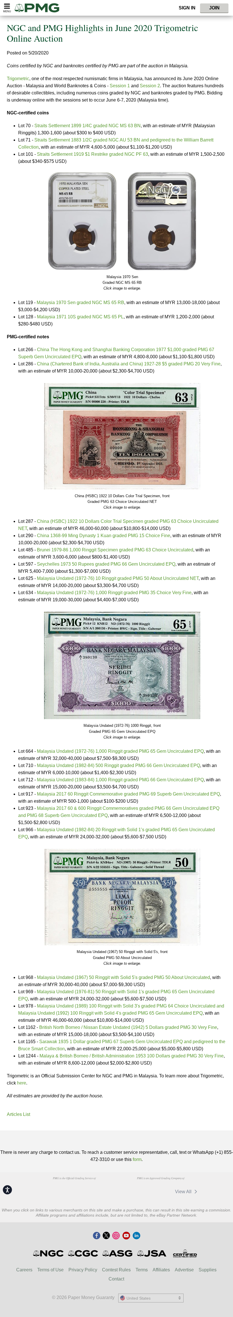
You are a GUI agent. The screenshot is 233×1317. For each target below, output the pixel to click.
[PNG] (74, 1189)
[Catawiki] (133, 1191)
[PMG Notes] (39, 8)
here (21, 1083)
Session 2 (150, 85)
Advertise (184, 1269)
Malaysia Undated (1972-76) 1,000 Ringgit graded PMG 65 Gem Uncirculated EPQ (120, 751)
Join (214, 7)
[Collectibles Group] (185, 1253)
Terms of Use (50, 1269)
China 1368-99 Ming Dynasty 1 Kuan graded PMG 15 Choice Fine (103, 535)
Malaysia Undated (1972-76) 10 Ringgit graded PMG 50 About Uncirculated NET (118, 578)
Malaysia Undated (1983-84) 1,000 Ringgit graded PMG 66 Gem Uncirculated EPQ (120, 779)
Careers (24, 1269)
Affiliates (161, 1269)
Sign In (187, 7)
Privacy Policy (82, 1269)
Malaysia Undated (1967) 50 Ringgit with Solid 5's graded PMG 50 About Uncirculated (123, 977)
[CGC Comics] (83, 1253)
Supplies (208, 1269)
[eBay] (160, 1191)
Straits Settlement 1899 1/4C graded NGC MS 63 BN (87, 125)
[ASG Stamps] (118, 1253)
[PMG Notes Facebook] (96, 1236)
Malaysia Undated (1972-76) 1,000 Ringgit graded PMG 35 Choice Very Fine (114, 592)
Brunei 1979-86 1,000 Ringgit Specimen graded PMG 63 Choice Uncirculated (115, 549)
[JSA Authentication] (151, 1253)
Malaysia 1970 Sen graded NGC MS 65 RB (80, 302)
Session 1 (120, 85)
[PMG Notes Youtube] (126, 1236)
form (137, 1159)
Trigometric (18, 78)
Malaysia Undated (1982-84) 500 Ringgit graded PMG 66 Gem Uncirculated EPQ (118, 765)
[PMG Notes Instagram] (116, 1236)
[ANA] (45, 1189)
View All (184, 1191)
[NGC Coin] (48, 1253)
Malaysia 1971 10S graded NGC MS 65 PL (80, 316)
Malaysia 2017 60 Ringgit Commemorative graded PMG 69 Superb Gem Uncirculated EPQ (128, 794)
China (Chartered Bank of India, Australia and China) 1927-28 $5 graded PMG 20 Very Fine (128, 363)
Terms (142, 1269)
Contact (116, 1278)
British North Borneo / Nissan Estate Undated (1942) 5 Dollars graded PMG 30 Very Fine (128, 1027)
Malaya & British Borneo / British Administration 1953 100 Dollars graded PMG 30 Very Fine (131, 1055)
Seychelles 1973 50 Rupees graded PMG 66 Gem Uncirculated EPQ (106, 564)
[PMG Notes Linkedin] (136, 1236)
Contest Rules (116, 1269)
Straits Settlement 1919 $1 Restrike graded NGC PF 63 (92, 154)
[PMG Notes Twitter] (106, 1236)
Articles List (18, 1114)
